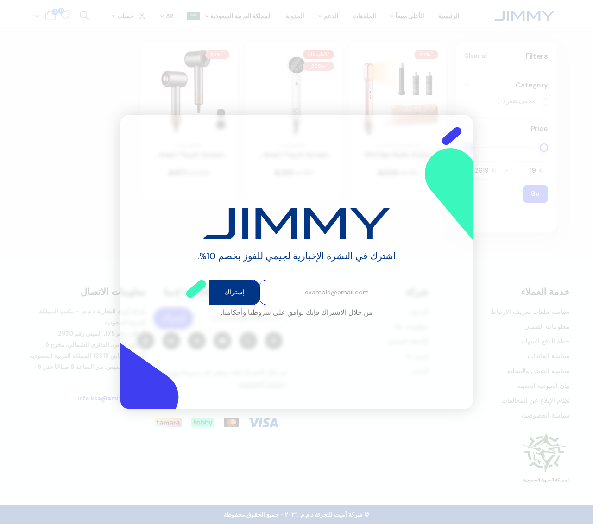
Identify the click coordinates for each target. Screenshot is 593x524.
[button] (133, 128)
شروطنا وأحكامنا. (246, 312)
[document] (296, 262)
